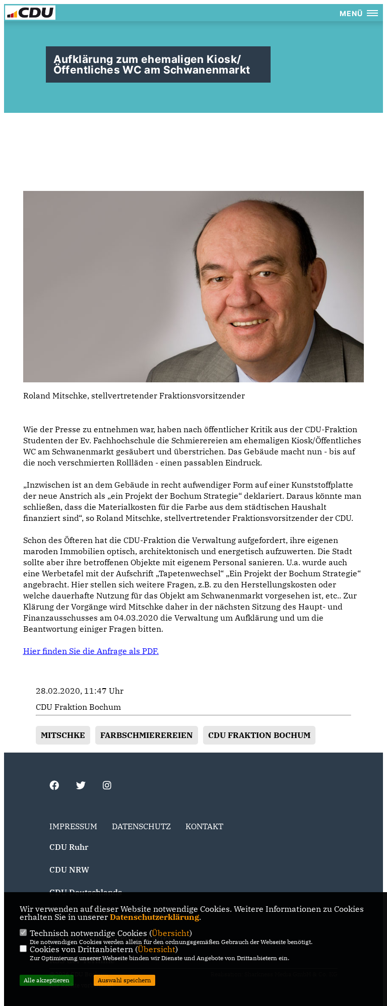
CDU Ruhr (68, 847)
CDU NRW (69, 869)
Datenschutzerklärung (154, 917)
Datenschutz (141, 826)
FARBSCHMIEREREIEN (146, 735)
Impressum (73, 826)
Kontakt (204, 826)
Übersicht (170, 933)
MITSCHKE (63, 735)
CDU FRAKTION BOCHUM (259, 735)
